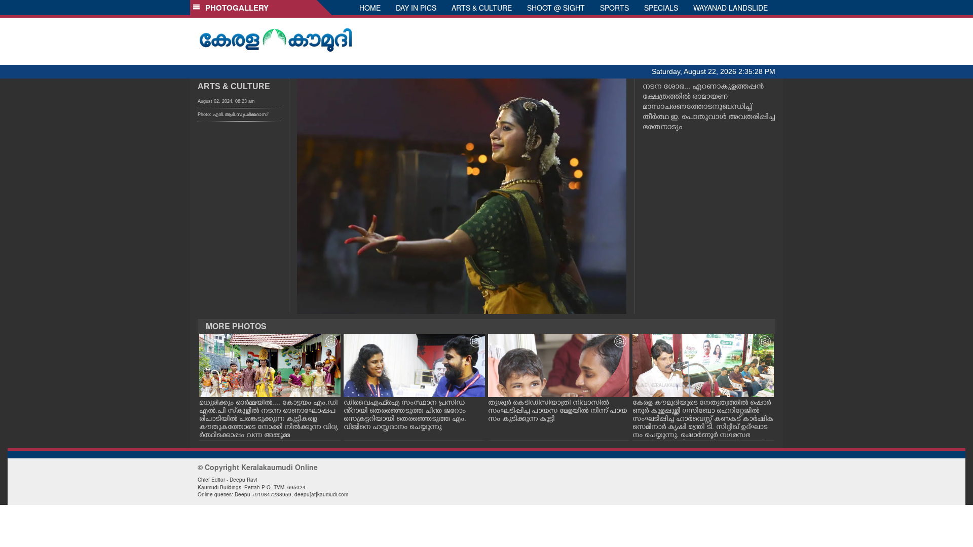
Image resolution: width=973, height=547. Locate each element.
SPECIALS (661, 8)
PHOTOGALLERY (235, 7)
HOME (370, 8)
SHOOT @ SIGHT (556, 8)
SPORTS (614, 8)
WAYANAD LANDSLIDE (730, 8)
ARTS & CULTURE (482, 8)
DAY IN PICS (416, 8)
